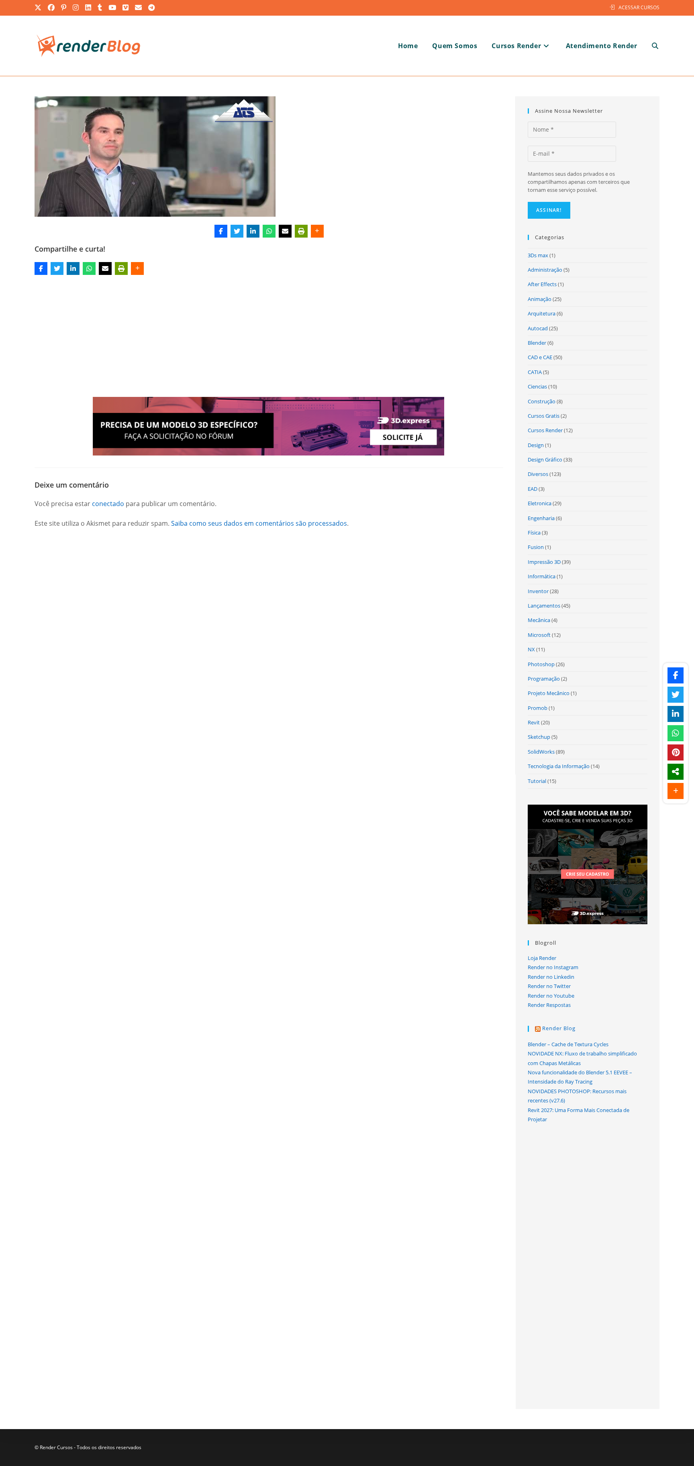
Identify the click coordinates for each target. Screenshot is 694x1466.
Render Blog (559, 1028)
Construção (541, 401)
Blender (537, 342)
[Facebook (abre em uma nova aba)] (51, 8)
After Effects (542, 284)
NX (531, 649)
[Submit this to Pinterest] (675, 752)
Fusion (536, 547)
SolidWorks (541, 751)
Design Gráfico (545, 459)
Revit (534, 722)
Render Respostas (549, 1005)
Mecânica (539, 620)
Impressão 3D (544, 561)
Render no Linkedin (551, 976)
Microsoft (539, 634)
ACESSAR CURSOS (638, 7)
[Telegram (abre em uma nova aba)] (151, 8)
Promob (537, 708)
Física (534, 532)
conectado (108, 503)
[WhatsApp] (269, 231)
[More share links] (317, 231)
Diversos (538, 474)
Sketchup (539, 736)
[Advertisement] (269, 337)
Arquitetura (541, 313)
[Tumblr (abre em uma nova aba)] (100, 8)
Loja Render (542, 958)
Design (536, 445)
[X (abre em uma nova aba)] (40, 8)
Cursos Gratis (543, 415)
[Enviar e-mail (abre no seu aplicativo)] (138, 8)
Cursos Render (545, 430)
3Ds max (538, 255)
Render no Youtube (551, 995)
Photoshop (541, 664)
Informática (541, 576)
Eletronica (539, 503)
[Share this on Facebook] (220, 231)
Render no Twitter (549, 986)
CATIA (535, 372)
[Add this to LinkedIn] (253, 231)
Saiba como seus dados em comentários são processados (259, 523)
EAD (532, 488)
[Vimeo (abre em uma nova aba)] (126, 8)
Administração (545, 269)
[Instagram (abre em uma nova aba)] (76, 8)
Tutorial (537, 781)
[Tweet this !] (237, 231)
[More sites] (675, 772)
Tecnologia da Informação (559, 766)
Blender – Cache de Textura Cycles (568, 1044)
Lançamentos (544, 605)
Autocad (538, 328)
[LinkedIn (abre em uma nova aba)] (88, 8)
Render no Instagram (553, 967)
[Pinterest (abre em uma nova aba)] (64, 8)
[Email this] (285, 231)
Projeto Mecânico (548, 693)
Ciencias (537, 386)
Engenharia (541, 518)
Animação (539, 299)
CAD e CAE (540, 357)
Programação (544, 678)
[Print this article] (301, 231)
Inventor (538, 591)
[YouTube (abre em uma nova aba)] (113, 8)
